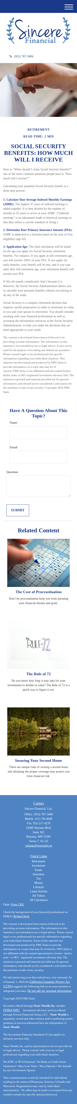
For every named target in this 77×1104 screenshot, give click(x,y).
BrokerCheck (21, 916)
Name (13, 422)
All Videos (38, 895)
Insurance (38, 874)
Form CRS (17, 904)
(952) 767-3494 (23, 56)
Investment (38, 865)
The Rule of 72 (38, 674)
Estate (38, 870)
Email (13, 447)
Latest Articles (38, 891)
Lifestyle (38, 887)
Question (12, 472)
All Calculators (39, 900)
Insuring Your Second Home (38, 760)
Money (38, 882)
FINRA (7, 1010)
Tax (38, 878)
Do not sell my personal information (49, 991)
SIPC (16, 1010)
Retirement (38, 861)
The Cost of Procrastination (39, 592)
